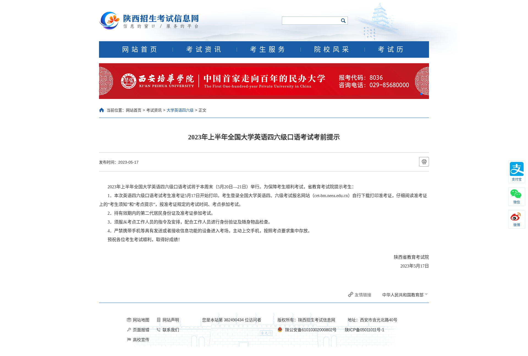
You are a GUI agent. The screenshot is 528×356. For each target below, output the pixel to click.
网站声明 (171, 320)
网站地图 (141, 320)
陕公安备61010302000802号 (311, 329)
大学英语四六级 (180, 110)
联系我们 (171, 329)
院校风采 (332, 49)
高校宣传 (141, 339)
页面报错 (141, 329)
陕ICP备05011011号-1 (364, 329)
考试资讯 (205, 49)
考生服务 (268, 49)
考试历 (392, 49)
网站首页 (141, 49)
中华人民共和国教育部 (403, 294)
